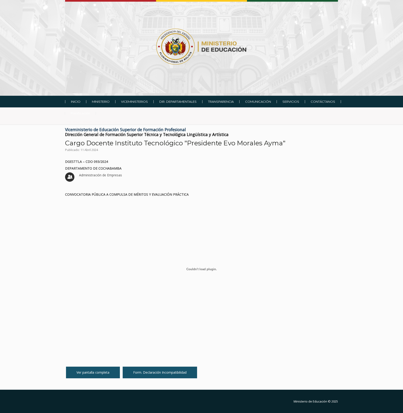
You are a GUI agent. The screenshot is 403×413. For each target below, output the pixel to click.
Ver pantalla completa (92, 372)
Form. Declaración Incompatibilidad (160, 372)
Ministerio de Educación (310, 401)
